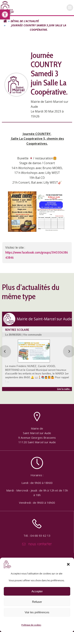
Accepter (37, 591)
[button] (5, 14)
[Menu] (70, 7)
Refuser (37, 601)
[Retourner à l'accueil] (5, 21)
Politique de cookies (31, 624)
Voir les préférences (37, 612)
